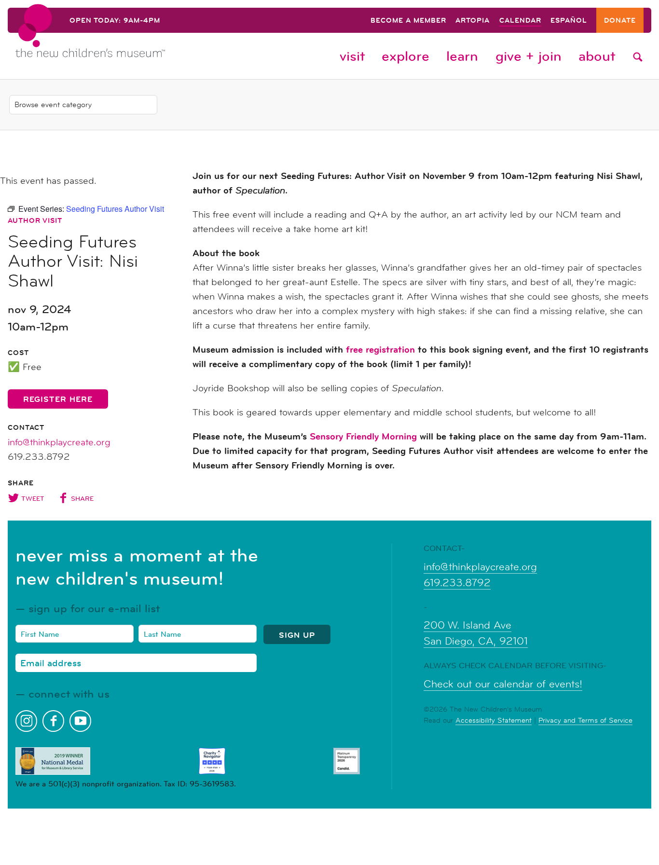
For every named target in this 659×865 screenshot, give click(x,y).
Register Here (58, 399)
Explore (405, 56)
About (596, 56)
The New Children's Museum (111, 39)
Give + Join (528, 56)
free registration (380, 349)
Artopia (472, 21)
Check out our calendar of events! (503, 684)
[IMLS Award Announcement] (53, 761)
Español (568, 21)
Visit (352, 56)
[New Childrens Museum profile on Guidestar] (346, 761)
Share (82, 498)
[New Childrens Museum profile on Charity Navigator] (212, 761)
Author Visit (35, 220)
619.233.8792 (457, 583)
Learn (462, 56)
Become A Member (408, 21)
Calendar (520, 21)
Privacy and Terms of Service (585, 720)
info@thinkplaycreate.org (59, 442)
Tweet (32, 498)
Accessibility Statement (493, 720)
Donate (620, 21)
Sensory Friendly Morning (363, 436)
